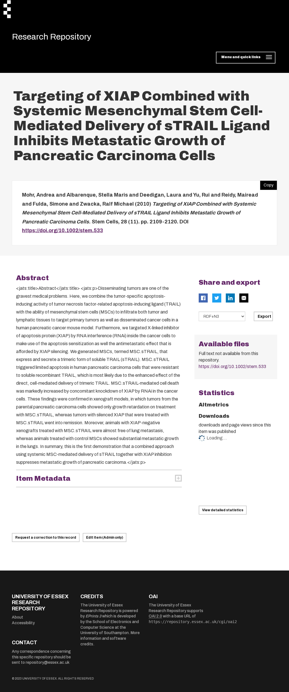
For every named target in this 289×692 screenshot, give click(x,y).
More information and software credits (110, 638)
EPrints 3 (93, 616)
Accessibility (23, 623)
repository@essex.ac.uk (47, 662)
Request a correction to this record (45, 537)
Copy (266, 183)
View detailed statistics (222, 510)
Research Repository (51, 36)
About (17, 617)
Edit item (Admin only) (104, 537)
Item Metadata (43, 478)
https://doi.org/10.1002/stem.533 (62, 230)
